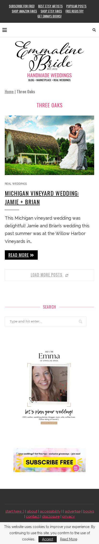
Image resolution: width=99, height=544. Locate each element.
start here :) (14, 511)
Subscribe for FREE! (22, 6)
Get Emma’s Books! (49, 16)
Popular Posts (76, 6)
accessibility (50, 511)
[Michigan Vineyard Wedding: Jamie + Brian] (49, 145)
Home (9, 91)
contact (32, 516)
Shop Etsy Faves (51, 11)
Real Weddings (16, 183)
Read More (68, 539)
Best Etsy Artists (50, 6)
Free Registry (75, 11)
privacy (68, 516)
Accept (47, 539)
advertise (72, 511)
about (32, 511)
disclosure (51, 516)
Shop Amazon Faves (24, 11)
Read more (18, 255)
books (88, 511)
